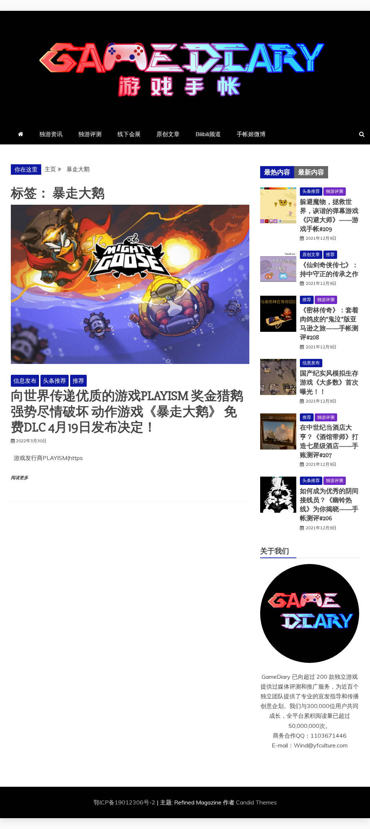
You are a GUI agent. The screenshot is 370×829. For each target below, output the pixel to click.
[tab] (277, 172)
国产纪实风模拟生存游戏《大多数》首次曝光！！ (329, 382)
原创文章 (168, 134)
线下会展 (129, 134)
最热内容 (277, 172)
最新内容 (311, 172)
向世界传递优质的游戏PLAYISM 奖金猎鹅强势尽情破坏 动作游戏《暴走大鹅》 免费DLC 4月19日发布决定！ (127, 411)
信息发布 (24, 380)
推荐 (78, 380)
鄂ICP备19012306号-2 (125, 802)
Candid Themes (256, 802)
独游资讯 (51, 134)
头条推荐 (54, 380)
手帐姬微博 (251, 134)
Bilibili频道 (208, 134)
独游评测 (90, 134)
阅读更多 (19, 478)
